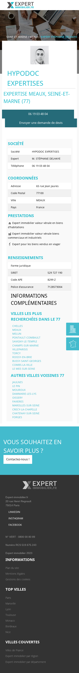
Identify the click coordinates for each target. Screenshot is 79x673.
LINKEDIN (14, 512)
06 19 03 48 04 (38, 114)
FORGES (17, 417)
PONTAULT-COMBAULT (26, 337)
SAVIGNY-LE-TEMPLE (24, 341)
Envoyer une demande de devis (41, 123)
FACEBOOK (15, 524)
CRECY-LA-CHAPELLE (24, 409)
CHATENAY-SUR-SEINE (26, 413)
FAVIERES (18, 401)
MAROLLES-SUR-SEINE (26, 405)
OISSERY (17, 397)
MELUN (16, 333)
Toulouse (11, 615)
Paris (8, 597)
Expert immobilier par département (26, 662)
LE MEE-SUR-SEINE (23, 368)
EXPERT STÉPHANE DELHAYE (59, 37)
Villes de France (15, 650)
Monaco (10, 620)
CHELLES (17, 326)
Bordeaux (11, 626)
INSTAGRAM (15, 518)
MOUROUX (19, 390)
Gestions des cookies (18, 579)
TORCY (16, 353)
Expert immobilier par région (22, 656)
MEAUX (34, 37)
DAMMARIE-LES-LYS (24, 393)
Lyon (8, 609)
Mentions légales (15, 573)
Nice (8, 632)
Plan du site (12, 568)
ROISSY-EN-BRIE (22, 357)
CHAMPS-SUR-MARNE (25, 345)
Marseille (11, 603)
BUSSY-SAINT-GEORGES (26, 361)
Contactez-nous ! (17, 459)
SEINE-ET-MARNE (16, 37)
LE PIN (16, 386)
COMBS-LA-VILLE (22, 365)
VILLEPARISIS (20, 349)
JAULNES (17, 382)
